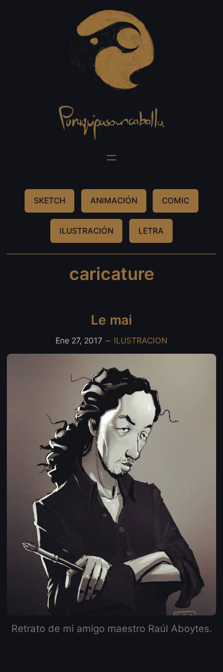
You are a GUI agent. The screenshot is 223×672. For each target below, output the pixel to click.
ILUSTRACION (141, 340)
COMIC (175, 200)
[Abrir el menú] (111, 158)
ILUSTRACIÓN (86, 230)
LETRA (151, 230)
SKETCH (49, 200)
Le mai (111, 319)
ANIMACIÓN (113, 200)
